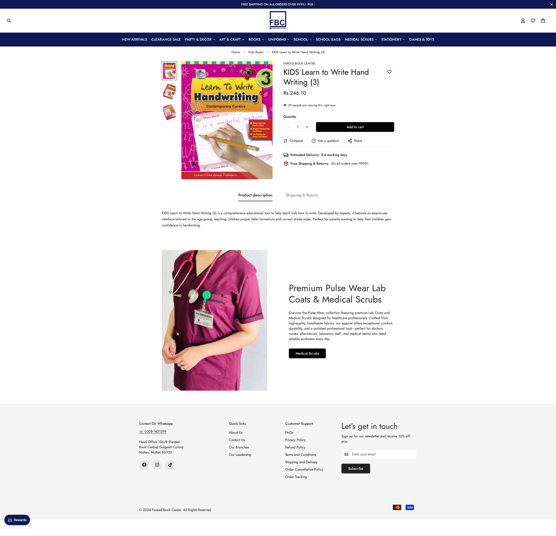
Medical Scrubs (307, 353)
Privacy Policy (295, 439)
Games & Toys (421, 39)
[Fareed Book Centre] (278, 21)
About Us (235, 432)
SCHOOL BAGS (328, 39)
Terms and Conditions (300, 454)
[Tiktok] (170, 465)
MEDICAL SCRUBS (359, 39)
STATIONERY (391, 39)
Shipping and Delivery (301, 462)
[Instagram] (157, 465)
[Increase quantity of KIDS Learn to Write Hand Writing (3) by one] (306, 127)
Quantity (289, 116)
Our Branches (239, 447)
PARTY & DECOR (198, 39)
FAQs (289, 432)
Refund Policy (295, 447)
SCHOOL (301, 39)
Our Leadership (240, 454)
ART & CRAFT (230, 39)
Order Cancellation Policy (304, 469)
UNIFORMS (277, 39)
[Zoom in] (263, 70)
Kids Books (255, 52)
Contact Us (237, 439)
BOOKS (254, 39)
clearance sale (166, 39)
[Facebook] (144, 465)
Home (236, 52)
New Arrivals (134, 39)
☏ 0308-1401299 (152, 431)
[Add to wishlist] (389, 72)
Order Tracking (296, 476)
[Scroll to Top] (548, 512)
